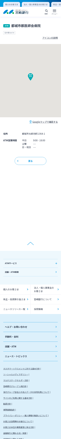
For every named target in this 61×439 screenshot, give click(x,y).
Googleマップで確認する (45, 121)
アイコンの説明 (50, 37)
